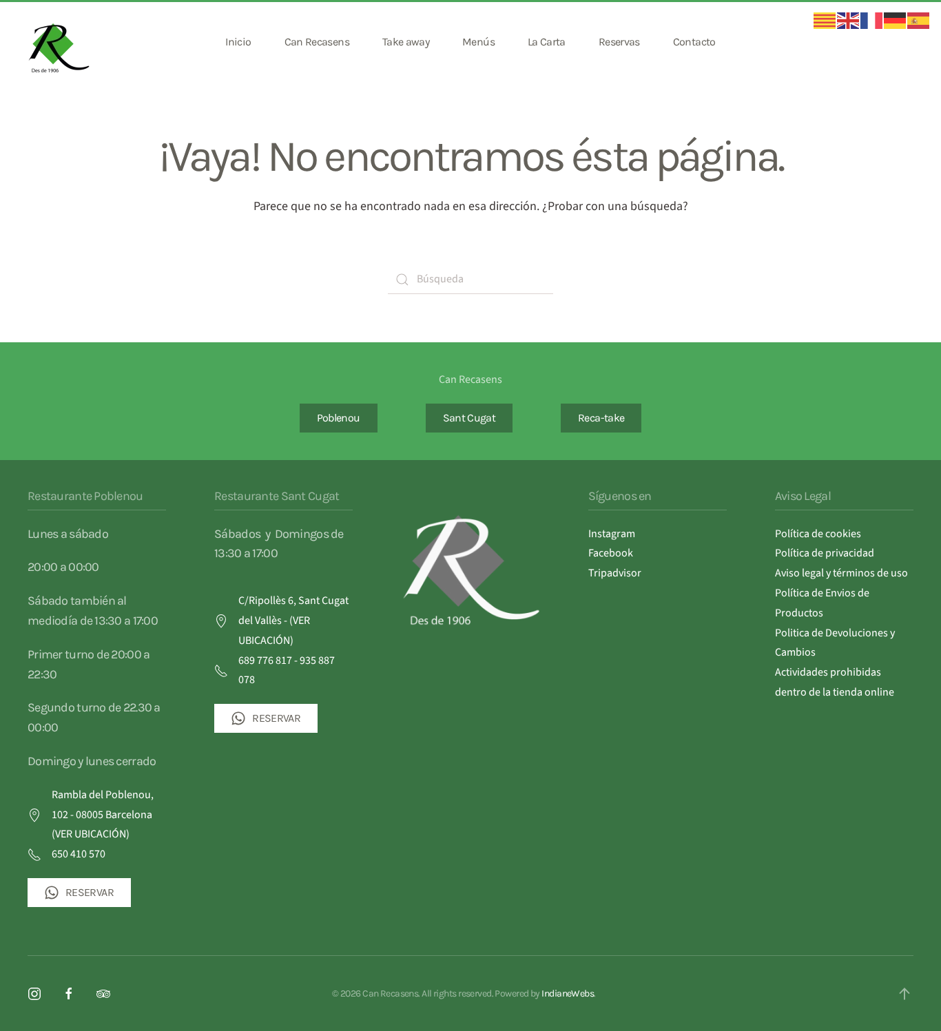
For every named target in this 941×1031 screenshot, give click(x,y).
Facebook (610, 553)
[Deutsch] (895, 20)
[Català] (825, 20)
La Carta (547, 41)
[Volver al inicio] (61, 42)
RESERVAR (89, 892)
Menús (478, 41)
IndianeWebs (567, 993)
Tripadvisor (614, 573)
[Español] (919, 20)
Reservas (619, 41)
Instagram (611, 533)
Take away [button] (405, 41)
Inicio (238, 41)
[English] (848, 20)
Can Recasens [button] (317, 41)
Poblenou (338, 417)
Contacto (694, 41)
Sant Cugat (469, 417)
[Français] (872, 20)
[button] (904, 993)
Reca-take (601, 417)
